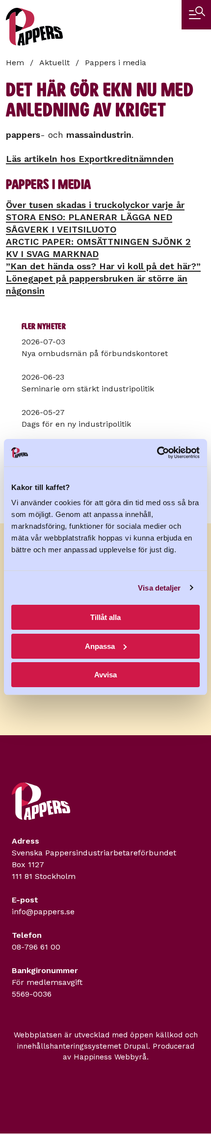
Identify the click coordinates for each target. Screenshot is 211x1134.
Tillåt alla (105, 617)
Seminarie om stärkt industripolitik (88, 388)
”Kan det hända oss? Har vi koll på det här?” (103, 266)
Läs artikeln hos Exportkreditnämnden (90, 159)
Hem (15, 62)
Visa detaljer (159, 588)
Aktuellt (54, 62)
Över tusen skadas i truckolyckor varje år (95, 205)
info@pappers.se (43, 911)
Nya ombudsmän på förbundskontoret (95, 353)
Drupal (136, 1046)
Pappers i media (115, 62)
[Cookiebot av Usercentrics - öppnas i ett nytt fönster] (157, 452)
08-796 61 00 (36, 947)
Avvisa (105, 674)
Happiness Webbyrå (110, 1057)
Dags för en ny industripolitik (76, 424)
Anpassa (100, 646)
